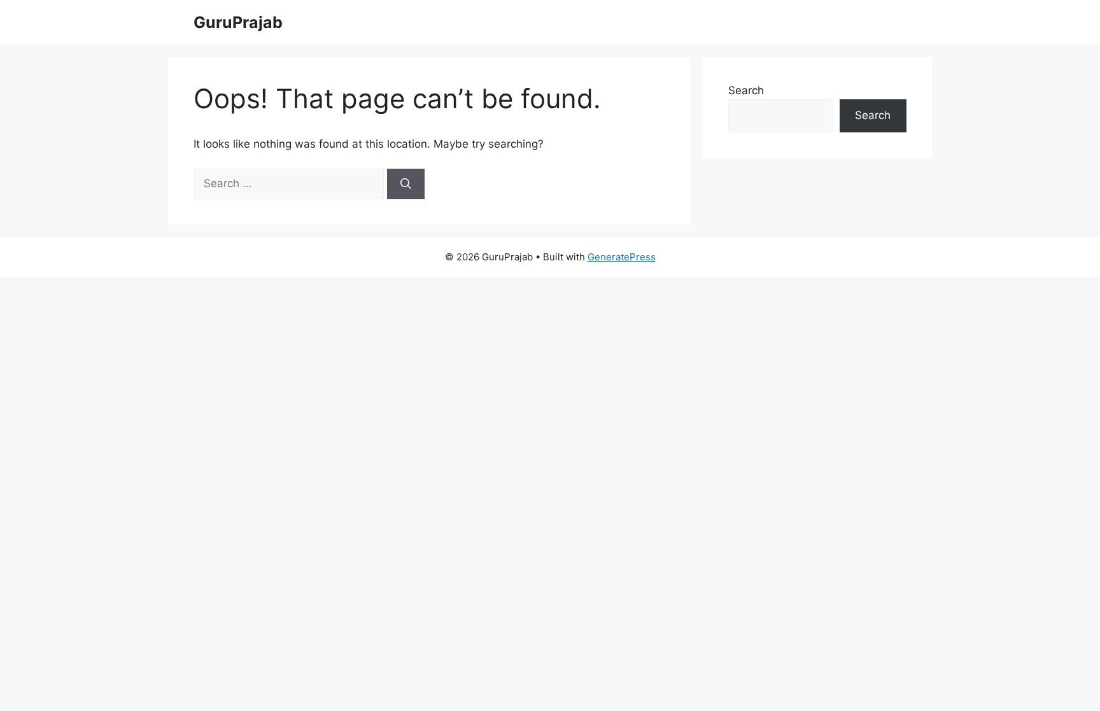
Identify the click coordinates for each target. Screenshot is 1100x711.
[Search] (406, 184)
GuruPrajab (238, 22)
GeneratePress (622, 257)
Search (746, 90)
